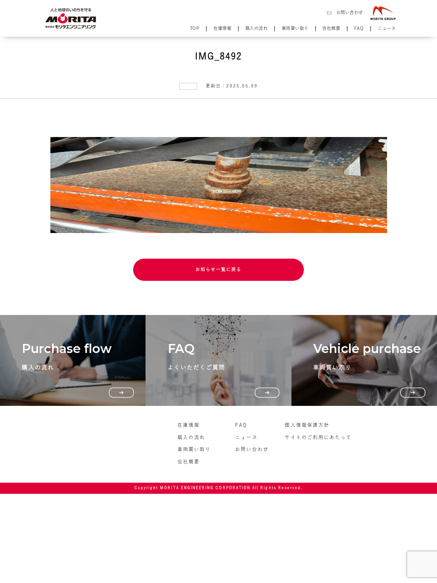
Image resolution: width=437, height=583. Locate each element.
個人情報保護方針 (307, 425)
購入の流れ (256, 28)
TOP (195, 28)
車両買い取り (295, 28)
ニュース (387, 28)
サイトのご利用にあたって (318, 437)
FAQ (359, 28)
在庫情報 (222, 28)
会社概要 (331, 28)
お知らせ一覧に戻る (218, 269)
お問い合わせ (349, 12)
